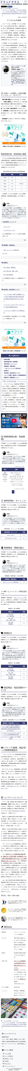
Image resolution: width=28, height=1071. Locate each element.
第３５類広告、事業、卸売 (10, 619)
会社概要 (6, 1061)
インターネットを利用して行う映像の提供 (10, 737)
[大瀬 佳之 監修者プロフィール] (22, 69)
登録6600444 (5, 473)
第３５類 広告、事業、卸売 (11, 271)
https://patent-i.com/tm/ (18, 811)
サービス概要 (7, 1053)
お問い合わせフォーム (12, 786)
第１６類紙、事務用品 (10, 615)
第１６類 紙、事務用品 (21, 10)
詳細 (25, 240)
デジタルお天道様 (7, 8)
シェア (10, 6)
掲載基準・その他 (8, 1058)
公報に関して (11, 836)
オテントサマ (15, 8)
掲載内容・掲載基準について (11, 377)
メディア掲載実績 (8, 1056)
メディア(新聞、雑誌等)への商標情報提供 (15, 375)
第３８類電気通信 (10, 623)
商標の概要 (7, 359)
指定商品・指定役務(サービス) (11, 289)
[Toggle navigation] (25, 1)
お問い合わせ (14, 889)
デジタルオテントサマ (9, 230)
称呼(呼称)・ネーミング (9, 222)
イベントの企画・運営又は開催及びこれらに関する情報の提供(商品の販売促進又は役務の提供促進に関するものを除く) (14, 13)
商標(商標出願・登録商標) (11, 361)
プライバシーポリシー (9, 1066)
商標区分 (5, 262)
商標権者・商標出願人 (9, 245)
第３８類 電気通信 (8, 274)
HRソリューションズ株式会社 (8, 10)
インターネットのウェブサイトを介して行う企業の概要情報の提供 (10, 733)
